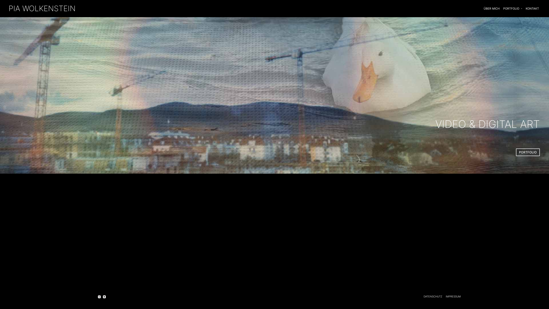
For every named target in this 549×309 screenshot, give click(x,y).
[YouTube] (104, 296)
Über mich (492, 8)
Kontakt (532, 8)
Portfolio (511, 8)
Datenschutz (433, 296)
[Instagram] (99, 296)
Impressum (453, 296)
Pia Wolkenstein (42, 8)
